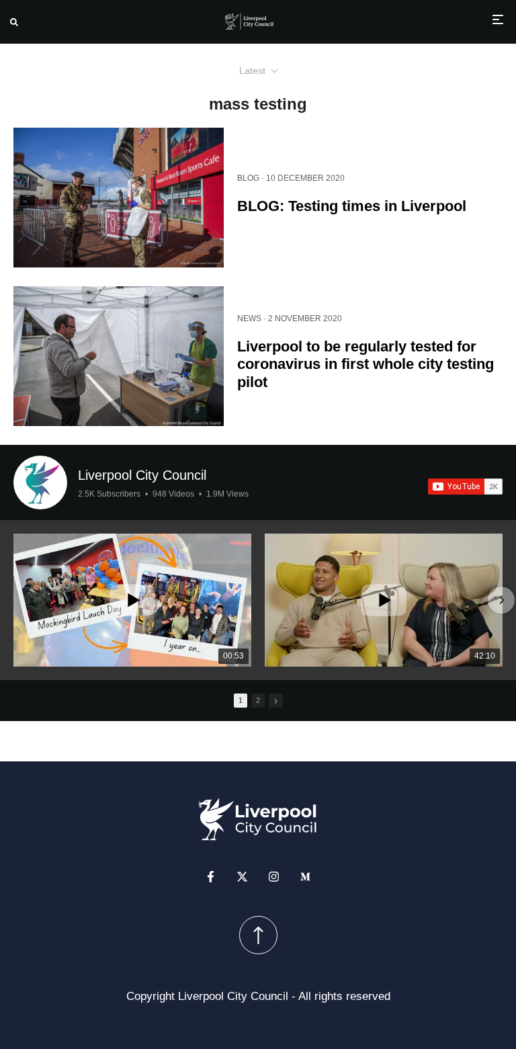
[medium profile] (305, 876)
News (249, 318)
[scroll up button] (258, 935)
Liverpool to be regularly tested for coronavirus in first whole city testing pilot (365, 364)
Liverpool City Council (142, 475)
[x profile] (242, 876)
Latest (252, 70)
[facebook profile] (210, 876)
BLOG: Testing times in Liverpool (351, 206)
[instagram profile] (274, 876)
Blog (248, 178)
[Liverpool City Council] (40, 482)
